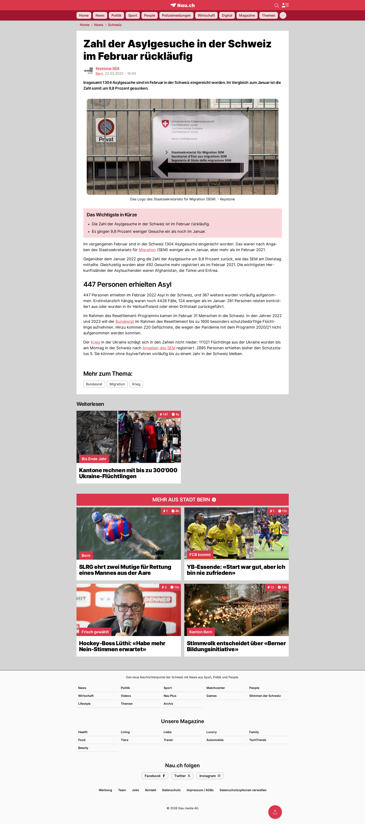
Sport (168, 688)
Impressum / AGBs (200, 790)
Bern (99, 73)
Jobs (135, 790)
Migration (147, 249)
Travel (168, 740)
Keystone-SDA (108, 68)
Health (83, 732)
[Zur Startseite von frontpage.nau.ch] (182, 5)
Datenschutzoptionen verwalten (243, 790)
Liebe (168, 732)
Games (211, 695)
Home (84, 25)
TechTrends (257, 740)
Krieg (95, 342)
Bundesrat (124, 321)
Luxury (211, 732)
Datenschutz (171, 790)
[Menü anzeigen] (285, 5)
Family (254, 732)
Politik (125, 688)
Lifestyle (84, 703)
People (254, 688)
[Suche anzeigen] (277, 5)
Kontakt (150, 790)
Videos (126, 695)
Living (125, 732)
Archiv (168, 703)
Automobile (215, 740)
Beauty (83, 748)
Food (81, 740)
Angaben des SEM (159, 348)
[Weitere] (283, 15)
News (98, 25)
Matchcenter (215, 688)
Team (122, 790)
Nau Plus (170, 695)
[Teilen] (275, 812)
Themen (127, 703)
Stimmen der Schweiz (265, 695)
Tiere (124, 740)
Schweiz (115, 25)
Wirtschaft (86, 695)
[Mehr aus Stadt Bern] (182, 500)
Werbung (105, 790)
